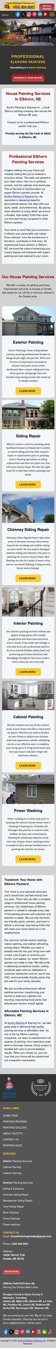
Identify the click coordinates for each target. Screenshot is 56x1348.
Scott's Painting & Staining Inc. (32, 1340)
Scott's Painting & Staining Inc (21, 196)
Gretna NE (9, 1308)
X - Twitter (11, 1332)
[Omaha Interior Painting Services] (28, 678)
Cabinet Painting (12, 1167)
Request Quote (11, 1271)
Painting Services (17, 1161)
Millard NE (22, 1301)
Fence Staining (11, 1218)
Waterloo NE (41, 1308)
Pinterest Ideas (34, 14)
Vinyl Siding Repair (13, 1206)
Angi (50, 1332)
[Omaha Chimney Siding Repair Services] (28, 585)
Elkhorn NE (35, 1301)
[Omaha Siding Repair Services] (28, 491)
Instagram (29, 14)
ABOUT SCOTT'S (13, 1133)
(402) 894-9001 (24, 6)
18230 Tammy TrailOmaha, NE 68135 (14, 1256)
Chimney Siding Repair (16, 1194)
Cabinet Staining (12, 1173)
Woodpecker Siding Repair (18, 1200)
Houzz (44, 1332)
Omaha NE (9, 1301)
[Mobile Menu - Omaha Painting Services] (52, 14)
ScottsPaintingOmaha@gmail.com (31, 1236)
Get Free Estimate (47, 7)
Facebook (18, 14)
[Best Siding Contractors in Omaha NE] (41, 1088)
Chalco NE (29, 1304)
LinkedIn (40, 14)
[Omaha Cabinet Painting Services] (28, 772)
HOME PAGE (10, 1115)
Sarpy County (32, 1294)
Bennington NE (24, 1308)
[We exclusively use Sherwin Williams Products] (9, 1088)
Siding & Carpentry (13, 1188)
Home (5, 15)
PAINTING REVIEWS (15, 1121)
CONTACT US (11, 1139)
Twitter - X (23, 14)
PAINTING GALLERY (15, 1127)
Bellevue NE (43, 1304)
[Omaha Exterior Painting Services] (28, 397)
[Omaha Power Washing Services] (28, 865)
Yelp (39, 1332)
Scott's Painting (16, 1023)
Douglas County (12, 1294)
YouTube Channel (45, 14)
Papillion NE (15, 1304)
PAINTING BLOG (12, 1145)
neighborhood (16, 1323)
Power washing (11, 1224)
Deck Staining (11, 1212)
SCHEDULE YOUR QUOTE (28, 77)
